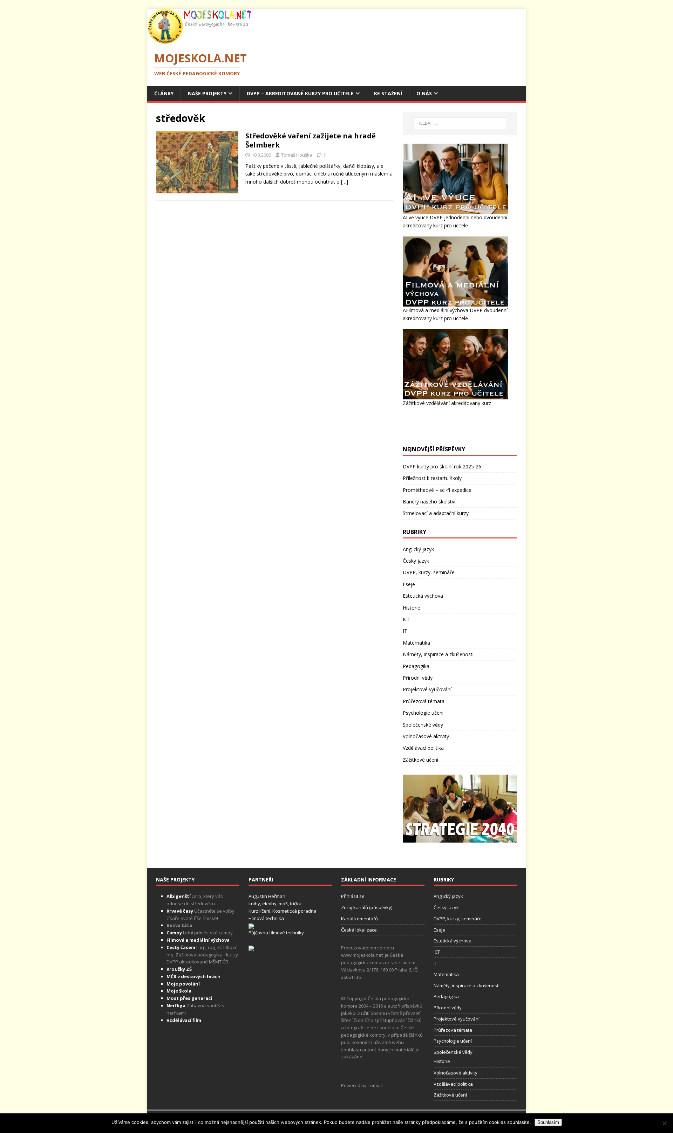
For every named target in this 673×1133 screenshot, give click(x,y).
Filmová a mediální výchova (198, 940)
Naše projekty (207, 93)
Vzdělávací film (183, 1020)
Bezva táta (179, 925)
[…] (344, 181)
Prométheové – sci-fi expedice (437, 490)
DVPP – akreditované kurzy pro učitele (300, 93)
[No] (664, 1123)
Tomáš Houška (296, 155)
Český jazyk (416, 560)
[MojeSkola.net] (199, 39)
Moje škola (178, 991)
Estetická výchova (423, 595)
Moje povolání (183, 984)
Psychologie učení (423, 712)
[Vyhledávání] (459, 123)
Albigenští (178, 896)
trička (295, 903)
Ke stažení (388, 93)
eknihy (269, 903)
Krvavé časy (179, 911)
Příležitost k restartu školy (432, 478)
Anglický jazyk (418, 549)
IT (405, 630)
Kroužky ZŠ (179, 969)
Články (164, 93)
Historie (411, 607)
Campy (174, 932)
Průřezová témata (423, 701)
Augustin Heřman (267, 896)
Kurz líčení (259, 911)
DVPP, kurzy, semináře (429, 572)
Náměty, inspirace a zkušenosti (438, 654)
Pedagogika (416, 666)
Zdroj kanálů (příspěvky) (366, 907)
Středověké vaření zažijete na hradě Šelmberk (310, 140)
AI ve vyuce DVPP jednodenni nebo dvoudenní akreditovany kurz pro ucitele (455, 221)
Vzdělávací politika (423, 747)
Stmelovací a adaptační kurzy (436, 513)
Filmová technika (266, 918)
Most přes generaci (189, 998)
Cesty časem (180, 947)
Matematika (416, 642)
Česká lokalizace (359, 930)
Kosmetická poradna (294, 911)
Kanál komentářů (359, 918)
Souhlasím (548, 1122)
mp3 (283, 903)
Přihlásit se (353, 896)
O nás (424, 93)
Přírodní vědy (418, 677)
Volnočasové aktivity (426, 736)
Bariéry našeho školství (429, 501)
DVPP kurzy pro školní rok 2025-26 (442, 466)
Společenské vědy (423, 724)
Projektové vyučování (427, 689)
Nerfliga (175, 1005)
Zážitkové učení (420, 759)
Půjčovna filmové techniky (276, 932)
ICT (406, 619)
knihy (254, 903)
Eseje (409, 584)
